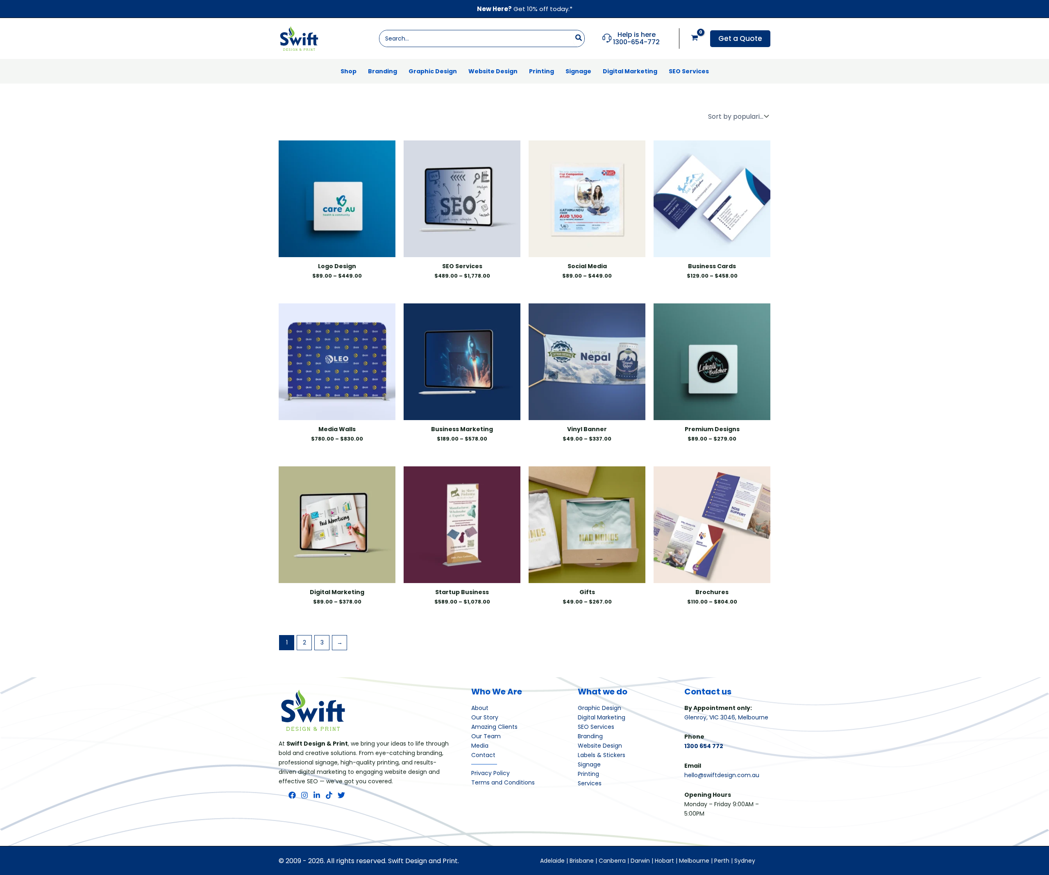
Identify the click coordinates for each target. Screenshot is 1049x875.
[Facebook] (292, 795)
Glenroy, (696, 717)
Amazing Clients (494, 727)
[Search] (579, 38)
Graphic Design (599, 708)
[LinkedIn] (316, 795)
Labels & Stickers (601, 755)
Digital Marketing (601, 717)
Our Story (484, 717)
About (479, 708)
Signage (589, 764)
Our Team (486, 736)
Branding (590, 736)
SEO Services (596, 727)
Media (479, 746)
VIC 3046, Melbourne (738, 717)
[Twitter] (341, 795)
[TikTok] (329, 795)
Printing (588, 774)
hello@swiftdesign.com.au (721, 775)
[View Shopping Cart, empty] (695, 38)
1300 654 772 (703, 746)
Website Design (600, 746)
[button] (740, 38)
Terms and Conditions (503, 782)
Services (590, 783)
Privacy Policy (490, 773)
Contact (483, 755)
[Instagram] (304, 795)
